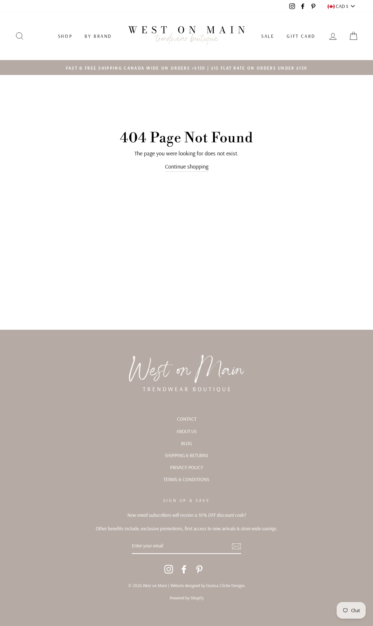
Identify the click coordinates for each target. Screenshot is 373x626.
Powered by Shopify (187, 598)
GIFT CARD (301, 36)
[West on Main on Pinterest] (199, 569)
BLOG (186, 443)
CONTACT (186, 419)
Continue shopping (186, 166)
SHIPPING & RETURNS (186, 455)
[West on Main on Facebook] (184, 569)
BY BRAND (98, 36)
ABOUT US (186, 431)
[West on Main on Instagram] (168, 569)
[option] (186, 68)
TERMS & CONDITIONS (186, 479)
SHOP (65, 36)
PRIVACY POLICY (186, 467)
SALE (267, 36)
